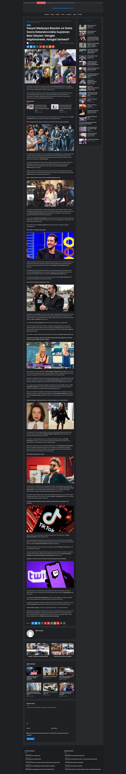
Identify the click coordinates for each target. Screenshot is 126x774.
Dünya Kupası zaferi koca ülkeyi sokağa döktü (92, 129)
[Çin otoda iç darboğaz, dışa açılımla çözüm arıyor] (66, 671)
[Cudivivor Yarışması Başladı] (82, 100)
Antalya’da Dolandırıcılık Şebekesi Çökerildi (93, 68)
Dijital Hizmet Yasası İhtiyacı (50, 676)
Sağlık (63, 14)
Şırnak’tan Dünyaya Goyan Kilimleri (92, 134)
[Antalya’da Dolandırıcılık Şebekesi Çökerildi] (82, 69)
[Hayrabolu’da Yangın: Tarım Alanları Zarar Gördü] (82, 94)
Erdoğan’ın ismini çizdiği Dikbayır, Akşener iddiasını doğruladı (58, 2)
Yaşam (74, 14)
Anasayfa (46, 14)
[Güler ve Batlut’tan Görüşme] (82, 106)
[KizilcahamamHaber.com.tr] (63, 8)
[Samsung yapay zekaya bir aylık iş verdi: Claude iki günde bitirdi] (34, 687)
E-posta (29, 728)
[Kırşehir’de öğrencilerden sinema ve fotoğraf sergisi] (82, 88)
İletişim (80, 14)
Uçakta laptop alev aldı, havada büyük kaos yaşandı (93, 75)
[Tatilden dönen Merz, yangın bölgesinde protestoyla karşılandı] (82, 63)
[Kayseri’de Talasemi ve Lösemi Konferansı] (82, 112)
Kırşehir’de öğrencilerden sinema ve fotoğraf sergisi (93, 88)
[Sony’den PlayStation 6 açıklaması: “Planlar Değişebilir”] (34, 671)
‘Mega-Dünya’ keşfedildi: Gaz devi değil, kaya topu (92, 82)
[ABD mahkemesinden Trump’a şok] (82, 57)
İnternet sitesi (54, 728)
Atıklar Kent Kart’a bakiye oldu (91, 26)
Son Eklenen (89, 20)
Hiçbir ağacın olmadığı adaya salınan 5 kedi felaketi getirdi (92, 51)
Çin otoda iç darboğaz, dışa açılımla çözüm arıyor (66, 677)
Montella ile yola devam (93, 139)
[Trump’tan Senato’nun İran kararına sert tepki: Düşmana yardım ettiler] (82, 38)
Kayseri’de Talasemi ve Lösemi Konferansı (92, 111)
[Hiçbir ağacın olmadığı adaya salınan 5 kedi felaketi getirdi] (82, 51)
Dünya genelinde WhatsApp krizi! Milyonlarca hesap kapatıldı (66, 693)
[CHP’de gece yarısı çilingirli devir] (82, 33)
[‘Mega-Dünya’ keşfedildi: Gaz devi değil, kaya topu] (82, 82)
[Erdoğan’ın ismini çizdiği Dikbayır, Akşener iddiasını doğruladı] (82, 45)
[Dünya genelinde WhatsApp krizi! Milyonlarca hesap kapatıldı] (66, 687)
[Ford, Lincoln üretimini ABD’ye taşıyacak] (50, 687)
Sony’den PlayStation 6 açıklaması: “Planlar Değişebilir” (32, 678)
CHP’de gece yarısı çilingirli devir (91, 32)
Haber (52, 14)
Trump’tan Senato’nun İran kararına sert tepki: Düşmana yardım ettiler (93, 38)
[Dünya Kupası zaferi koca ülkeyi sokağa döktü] (82, 129)
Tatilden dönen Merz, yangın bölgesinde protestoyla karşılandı (92, 63)
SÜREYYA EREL (32, 43)
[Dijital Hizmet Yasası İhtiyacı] (50, 671)
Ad (27, 723)
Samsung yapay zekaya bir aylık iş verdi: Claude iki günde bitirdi (34, 693)
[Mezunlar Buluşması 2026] (82, 118)
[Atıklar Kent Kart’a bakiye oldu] (82, 27)
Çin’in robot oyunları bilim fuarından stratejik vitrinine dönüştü (88, 123)
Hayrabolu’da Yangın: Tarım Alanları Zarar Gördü (92, 94)
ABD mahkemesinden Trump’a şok (92, 56)
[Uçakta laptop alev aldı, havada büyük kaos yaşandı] (82, 75)
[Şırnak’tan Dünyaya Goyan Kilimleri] (82, 135)
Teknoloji (68, 14)
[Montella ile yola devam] (82, 141)
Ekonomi (58, 14)
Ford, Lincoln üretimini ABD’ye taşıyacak (50, 692)
